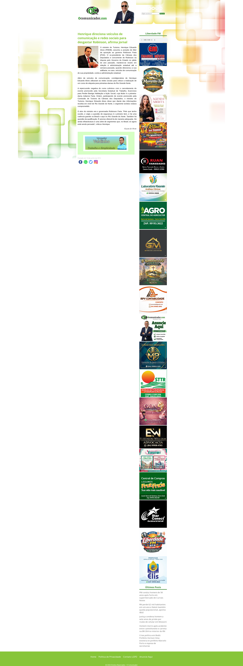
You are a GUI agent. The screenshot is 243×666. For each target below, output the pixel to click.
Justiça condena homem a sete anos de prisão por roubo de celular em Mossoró (153, 619)
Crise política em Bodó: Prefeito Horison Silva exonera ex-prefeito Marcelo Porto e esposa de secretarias (152, 640)
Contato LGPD (130, 656)
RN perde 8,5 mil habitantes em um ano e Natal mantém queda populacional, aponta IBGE (152, 608)
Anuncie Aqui (146, 656)
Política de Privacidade (110, 656)
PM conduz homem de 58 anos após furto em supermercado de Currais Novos (151, 596)
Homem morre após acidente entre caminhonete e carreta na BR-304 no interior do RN (153, 629)
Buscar (162, 13)
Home (93, 656)
